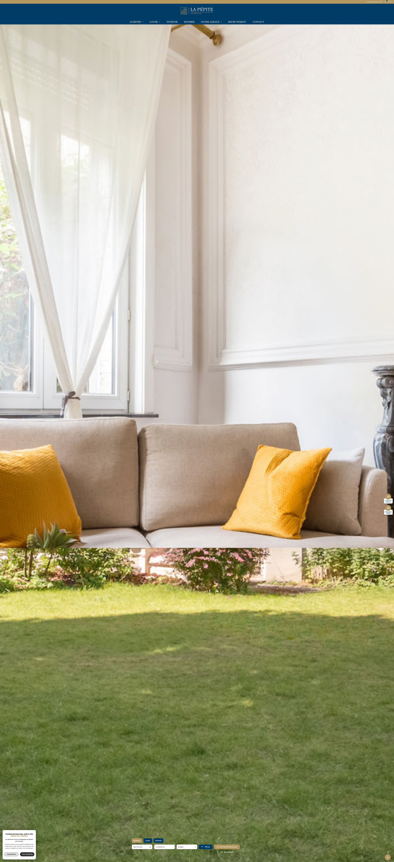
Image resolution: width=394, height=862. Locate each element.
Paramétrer (11, 854)
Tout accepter (27, 854)
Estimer (158, 841)
